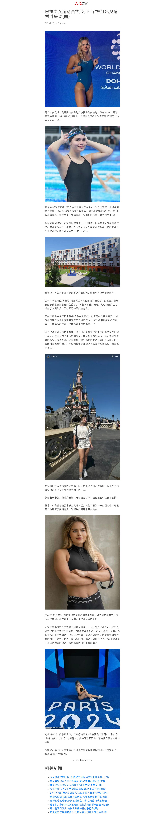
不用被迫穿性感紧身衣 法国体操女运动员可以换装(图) (79, 812)
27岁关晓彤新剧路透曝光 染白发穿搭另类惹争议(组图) (79, 793)
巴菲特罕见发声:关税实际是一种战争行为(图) (74, 808)
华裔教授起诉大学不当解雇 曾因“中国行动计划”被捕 (77, 781)
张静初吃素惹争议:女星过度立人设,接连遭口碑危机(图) (79, 800)
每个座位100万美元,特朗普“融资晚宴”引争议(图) (76, 785)
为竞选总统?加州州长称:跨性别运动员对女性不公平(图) (79, 777)
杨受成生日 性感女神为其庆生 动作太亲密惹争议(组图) (79, 796)
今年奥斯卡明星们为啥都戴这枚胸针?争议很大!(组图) (78, 789)
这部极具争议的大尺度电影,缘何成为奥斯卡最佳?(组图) (79, 804)
